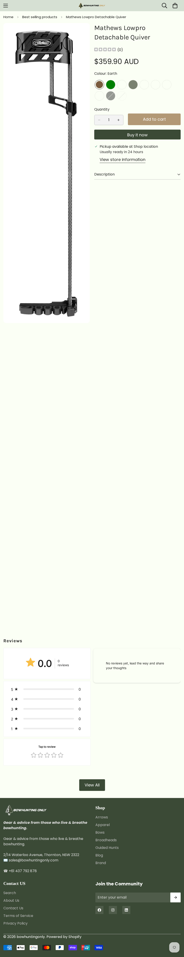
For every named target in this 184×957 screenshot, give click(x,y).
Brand (100, 862)
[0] (175, 5)
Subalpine (99, 95)
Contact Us (13, 908)
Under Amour (155, 84)
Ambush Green (110, 84)
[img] (105, 50)
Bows (100, 832)
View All (92, 785)
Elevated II (166, 84)
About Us (11, 900)
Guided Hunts (107, 847)
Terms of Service (18, 915)
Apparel (102, 824)
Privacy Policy (15, 923)
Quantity (102, 109)
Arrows (101, 817)
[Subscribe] (175, 897)
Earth (99, 84)
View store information (122, 159)
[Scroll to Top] (175, 932)
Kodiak (121, 95)
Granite (121, 84)
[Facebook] (99, 910)
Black (110, 95)
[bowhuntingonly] (92, 5)
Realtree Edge (144, 84)
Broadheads (106, 840)
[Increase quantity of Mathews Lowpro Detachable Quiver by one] (118, 120)
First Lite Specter (133, 84)
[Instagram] (113, 910)
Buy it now (137, 135)
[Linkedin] (126, 910)
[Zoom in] (82, 33)
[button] (47, 689)
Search (9, 892)
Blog (99, 855)
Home (8, 17)
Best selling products (39, 17)
